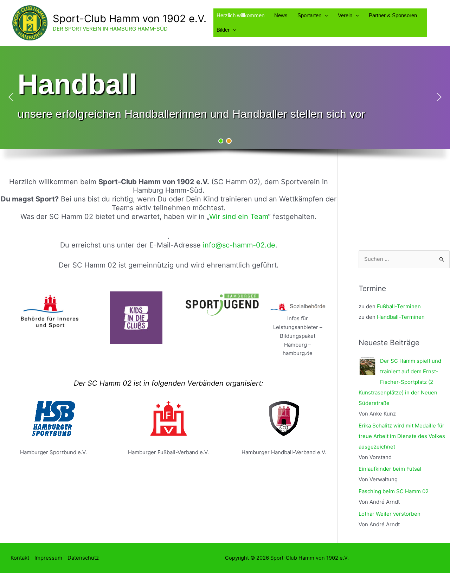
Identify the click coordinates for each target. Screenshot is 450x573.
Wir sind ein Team (238, 216)
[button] (324, 15)
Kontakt (20, 557)
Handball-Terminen (401, 317)
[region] (225, 107)
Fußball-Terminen (399, 306)
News (281, 15)
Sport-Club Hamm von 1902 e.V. (129, 18)
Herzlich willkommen (240, 15)
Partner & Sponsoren (393, 15)
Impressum (48, 557)
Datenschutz (83, 557)
